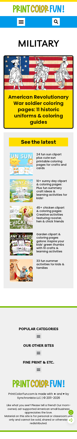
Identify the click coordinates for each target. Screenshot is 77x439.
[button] (21, 22)
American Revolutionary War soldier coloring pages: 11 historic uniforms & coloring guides (38, 109)
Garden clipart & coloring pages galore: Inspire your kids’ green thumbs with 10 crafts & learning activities (50, 242)
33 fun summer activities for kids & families (50, 264)
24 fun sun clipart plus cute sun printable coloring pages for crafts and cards (51, 161)
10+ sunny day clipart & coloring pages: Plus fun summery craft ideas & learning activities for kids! (51, 189)
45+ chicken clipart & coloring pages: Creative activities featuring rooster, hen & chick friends (50, 214)
